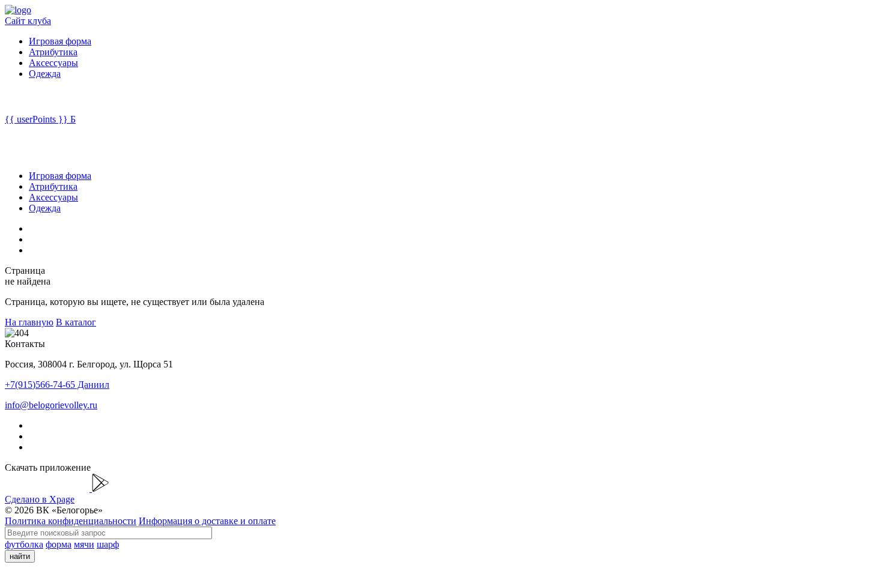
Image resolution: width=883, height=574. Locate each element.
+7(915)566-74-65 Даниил (57, 384)
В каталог (76, 322)
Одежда (45, 73)
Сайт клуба (28, 21)
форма (58, 544)
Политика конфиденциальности (70, 521)
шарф (108, 544)
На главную (29, 322)
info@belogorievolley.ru (51, 405)
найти (20, 556)
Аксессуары (53, 63)
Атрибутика (53, 52)
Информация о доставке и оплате (207, 521)
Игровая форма (60, 41)
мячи (84, 544)
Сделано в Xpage (39, 499)
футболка (24, 544)
